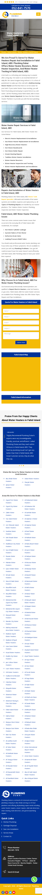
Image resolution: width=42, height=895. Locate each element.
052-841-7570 (21, 8)
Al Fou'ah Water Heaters (30, 673)
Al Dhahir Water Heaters (30, 692)
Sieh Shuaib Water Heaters (12, 538)
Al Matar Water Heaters (30, 595)
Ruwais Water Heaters (10, 557)
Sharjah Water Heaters (29, 483)
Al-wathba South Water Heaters (11, 742)
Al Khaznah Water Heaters (30, 632)
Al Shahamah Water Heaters (31, 501)
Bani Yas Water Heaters (11, 736)
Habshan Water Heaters (11, 683)
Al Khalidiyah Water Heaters (31, 638)
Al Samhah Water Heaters (30, 514)
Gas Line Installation (10, 829)
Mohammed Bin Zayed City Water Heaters (11, 602)
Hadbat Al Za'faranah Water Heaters (13, 677)
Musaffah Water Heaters (11, 595)
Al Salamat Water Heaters (30, 526)
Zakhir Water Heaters (10, 514)
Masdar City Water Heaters (12, 622)
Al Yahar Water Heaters (11, 748)
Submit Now (21, 342)
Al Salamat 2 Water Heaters (31, 520)
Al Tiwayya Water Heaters (11, 761)
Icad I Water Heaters (13, 669)
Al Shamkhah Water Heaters (12, 779)
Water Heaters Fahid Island (28, 52)
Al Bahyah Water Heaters (30, 723)
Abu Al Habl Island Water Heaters (31, 773)
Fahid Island (12, 52)
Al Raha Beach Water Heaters (32, 545)
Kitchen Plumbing (9, 822)
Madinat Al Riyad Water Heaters (11, 641)
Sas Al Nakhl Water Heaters (12, 551)
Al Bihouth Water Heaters (30, 711)
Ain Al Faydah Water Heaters (31, 767)
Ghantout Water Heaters (11, 696)
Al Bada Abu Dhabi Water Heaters (31, 729)
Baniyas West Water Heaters (13, 723)
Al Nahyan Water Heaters (30, 557)
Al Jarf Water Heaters (32, 656)
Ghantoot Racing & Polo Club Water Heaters (12, 703)
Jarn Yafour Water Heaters (12, 663)
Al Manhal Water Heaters (30, 613)
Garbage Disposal (10, 825)
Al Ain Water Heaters (32, 756)
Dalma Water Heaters (10, 717)
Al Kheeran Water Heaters (30, 626)
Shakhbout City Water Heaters (13, 545)
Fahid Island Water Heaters (12, 711)
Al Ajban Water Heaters (29, 742)
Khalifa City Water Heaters (12, 657)
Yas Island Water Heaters (11, 520)
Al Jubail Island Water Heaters (32, 651)
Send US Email (13, 872)
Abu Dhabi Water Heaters (11, 480)
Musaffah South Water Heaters (11, 588)
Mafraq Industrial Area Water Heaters (13, 629)
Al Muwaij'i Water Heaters (30, 570)
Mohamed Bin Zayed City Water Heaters (13, 610)
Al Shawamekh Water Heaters (13, 773)
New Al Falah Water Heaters (12, 582)
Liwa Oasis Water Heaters (12, 647)
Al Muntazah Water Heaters (31, 582)
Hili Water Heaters (12, 672)
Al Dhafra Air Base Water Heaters (31, 698)
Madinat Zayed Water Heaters (11, 635)
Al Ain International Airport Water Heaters (31, 749)
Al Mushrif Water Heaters (30, 576)
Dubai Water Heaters (32, 479)
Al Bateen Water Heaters (30, 717)
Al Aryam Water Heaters (30, 736)
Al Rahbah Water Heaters (30, 538)
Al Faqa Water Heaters (29, 679)
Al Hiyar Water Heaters (29, 661)
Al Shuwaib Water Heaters (11, 767)
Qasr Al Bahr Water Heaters (12, 570)
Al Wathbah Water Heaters (12, 754)
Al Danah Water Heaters (30, 704)
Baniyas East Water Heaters (12, 729)
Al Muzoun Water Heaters (30, 563)
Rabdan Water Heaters (10, 563)
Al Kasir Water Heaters (29, 645)
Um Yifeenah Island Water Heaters (12, 526)
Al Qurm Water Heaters (30, 551)
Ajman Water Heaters (10, 486)
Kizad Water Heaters (13, 652)
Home (3, 52)
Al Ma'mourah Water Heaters (31, 620)
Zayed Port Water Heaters (12, 501)
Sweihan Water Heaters (11, 532)
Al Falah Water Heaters (29, 686)
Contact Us (7, 836)
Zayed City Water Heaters (11, 507)
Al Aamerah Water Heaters (31, 761)
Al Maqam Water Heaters (30, 607)
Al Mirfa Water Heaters (29, 588)
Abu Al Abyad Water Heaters (31, 779)
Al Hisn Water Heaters (29, 667)
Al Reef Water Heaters (29, 532)
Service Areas (8, 833)
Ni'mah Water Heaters (10, 576)
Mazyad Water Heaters (11, 616)
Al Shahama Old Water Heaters (30, 507)
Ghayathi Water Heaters (11, 689)
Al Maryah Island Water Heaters (30, 601)
